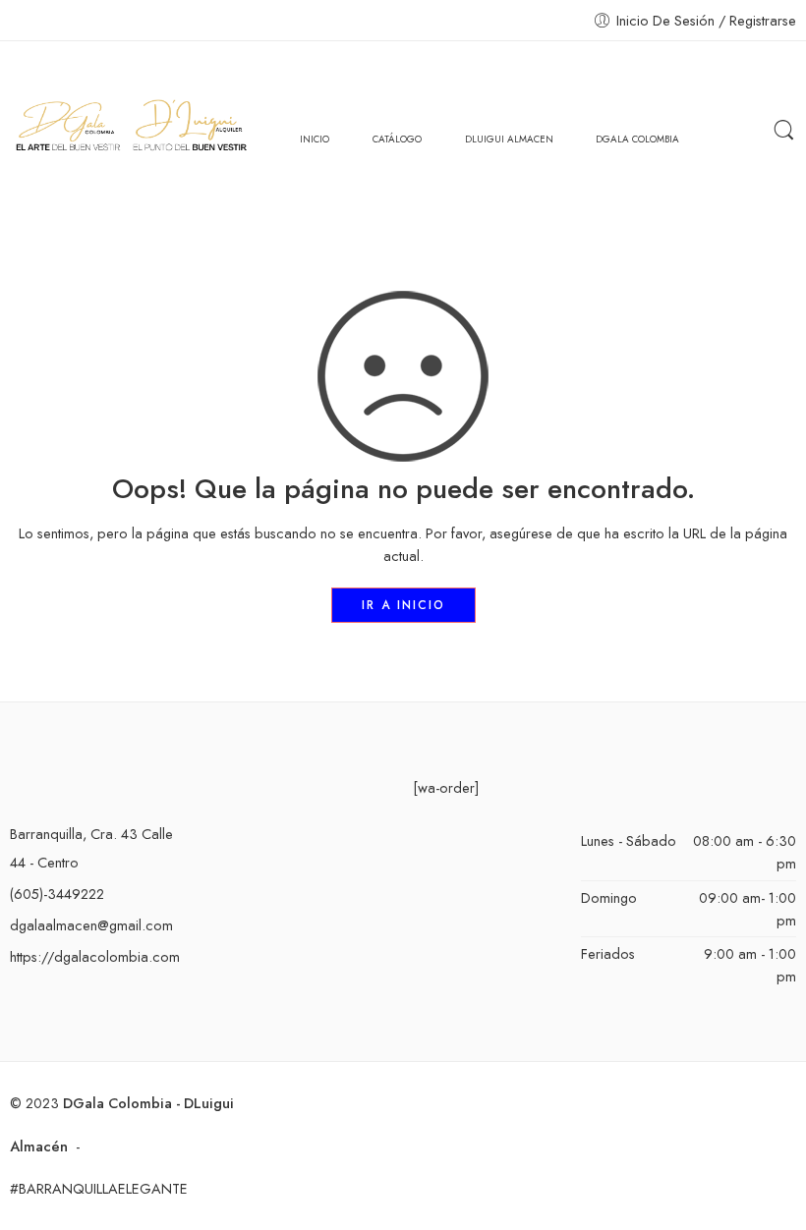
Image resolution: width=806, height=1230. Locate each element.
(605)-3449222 (57, 893)
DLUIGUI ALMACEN (509, 139)
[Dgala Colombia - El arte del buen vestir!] (130, 130)
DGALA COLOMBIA (637, 139)
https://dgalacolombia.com (95, 956)
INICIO (314, 139)
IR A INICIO (403, 605)
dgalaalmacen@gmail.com (91, 925)
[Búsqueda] (784, 130)
